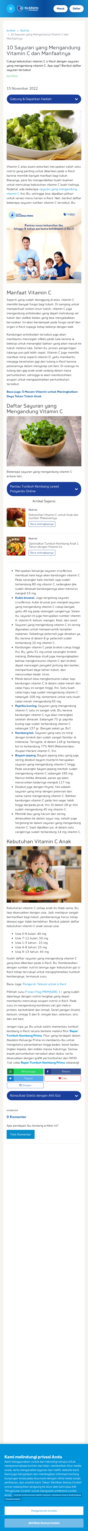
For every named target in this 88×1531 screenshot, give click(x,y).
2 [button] (46, 278)
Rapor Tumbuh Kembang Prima (43, 1062)
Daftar (76, 8)
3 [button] (53, 278)
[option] (44, 245)
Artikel (11, 30)
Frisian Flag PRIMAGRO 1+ (43, 992)
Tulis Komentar (20, 1134)
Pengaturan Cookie (44, 1510)
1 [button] (41, 278)
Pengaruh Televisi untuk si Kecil (44, 984)
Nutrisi (24, 30)
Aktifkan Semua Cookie (44, 1523)
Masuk (60, 8)
